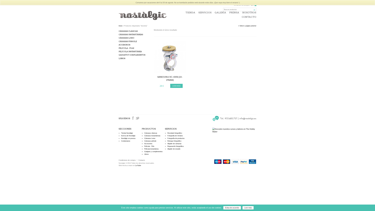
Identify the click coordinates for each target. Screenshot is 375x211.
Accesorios (124, 45)
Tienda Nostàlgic (127, 133)
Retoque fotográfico (174, 141)
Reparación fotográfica (175, 146)
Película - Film (126, 48)
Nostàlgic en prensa (128, 138)
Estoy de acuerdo (232, 208)
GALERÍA (220, 12)
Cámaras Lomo (126, 38)
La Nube (138, 165)
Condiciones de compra (127, 160)
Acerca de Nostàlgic (128, 136)
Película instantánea (130, 51)
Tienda (190, 12)
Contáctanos (125, 141)
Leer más (248, 208)
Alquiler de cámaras (174, 143)
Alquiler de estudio (173, 149)
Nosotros (249, 12)
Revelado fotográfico (174, 133)
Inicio (120, 26)
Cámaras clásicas (128, 31)
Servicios (205, 12)
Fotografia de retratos (175, 136)
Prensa (234, 12)
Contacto (249, 17)
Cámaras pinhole (128, 41)
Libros (122, 58)
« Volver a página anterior (247, 26)
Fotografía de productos (176, 138)
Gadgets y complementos (132, 55)
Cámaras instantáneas (131, 34)
